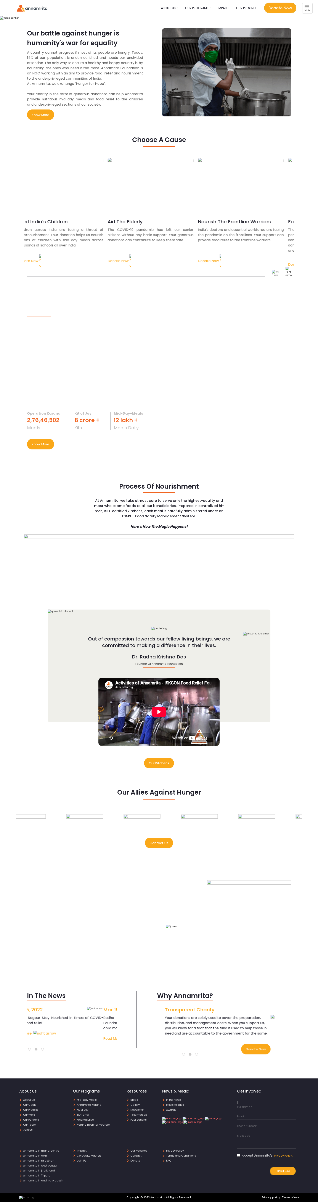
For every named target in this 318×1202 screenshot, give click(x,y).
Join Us (28, 1129)
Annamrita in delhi (35, 1155)
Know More (40, 115)
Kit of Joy (82, 1110)
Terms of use (290, 1197)
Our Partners (31, 1120)
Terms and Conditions (181, 1155)
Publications (138, 1120)
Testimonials (139, 1115)
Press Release (175, 1105)
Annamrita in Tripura (36, 1175)
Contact (135, 1155)
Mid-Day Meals (87, 1100)
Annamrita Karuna (89, 1105)
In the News (173, 1100)
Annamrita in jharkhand (39, 1170)
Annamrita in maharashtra (41, 1150)
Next (305, 821)
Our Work (29, 1115)
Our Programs (197, 8)
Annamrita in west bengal (40, 1165)
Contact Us (159, 843)
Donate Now (280, 8)
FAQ (168, 1160)
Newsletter (137, 1110)
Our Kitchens (159, 763)
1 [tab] (30, 1050)
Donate (135, 1160)
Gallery (135, 1105)
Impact (223, 8)
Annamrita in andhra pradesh (43, 1180)
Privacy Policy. (283, 1155)
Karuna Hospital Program (93, 1124)
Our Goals (29, 1105)
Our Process (31, 1110)
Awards (171, 1110)
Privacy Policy (175, 1150)
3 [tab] (43, 1050)
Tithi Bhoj (83, 1115)
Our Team (29, 1124)
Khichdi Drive (85, 1120)
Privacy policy (271, 1197)
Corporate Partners (89, 1155)
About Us (169, 8)
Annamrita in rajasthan (38, 1160)
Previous (13, 821)
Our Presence (246, 8)
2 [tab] (37, 1050)
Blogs (134, 1100)
